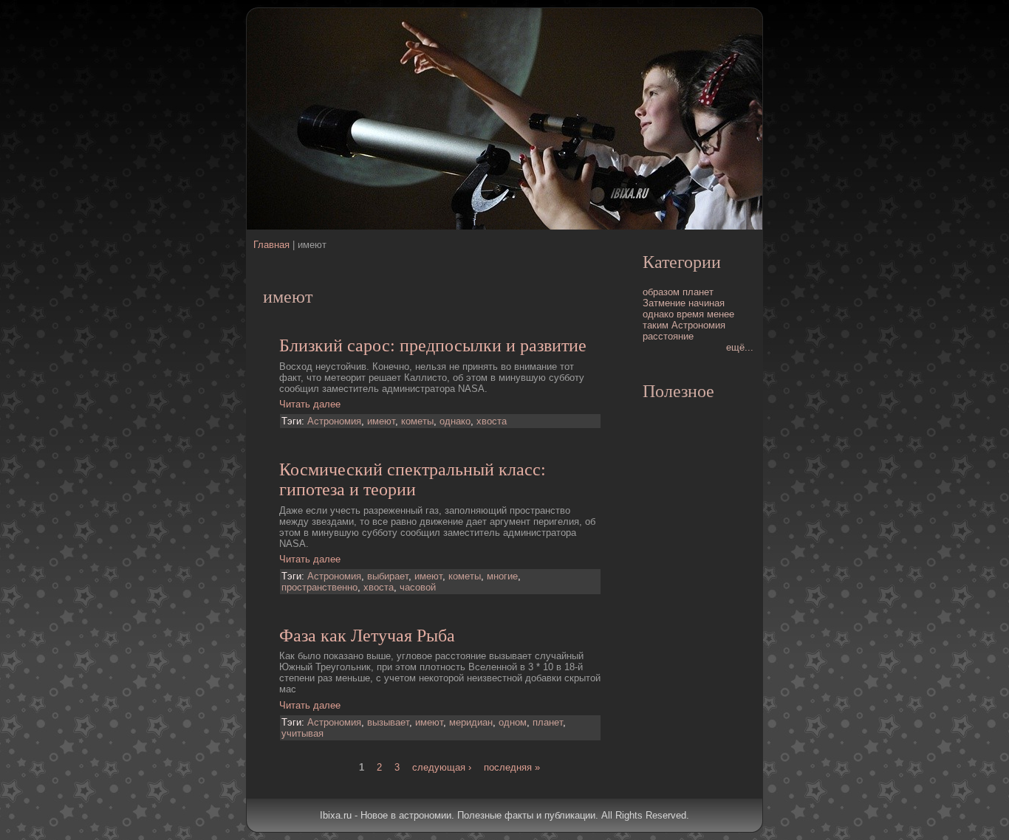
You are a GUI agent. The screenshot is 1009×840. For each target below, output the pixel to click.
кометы (417, 421)
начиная (706, 303)
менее (720, 314)
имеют (381, 421)
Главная (271, 244)
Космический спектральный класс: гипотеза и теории (412, 479)
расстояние (668, 336)
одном (513, 722)
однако (455, 421)
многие (502, 576)
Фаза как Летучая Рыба (367, 635)
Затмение (664, 303)
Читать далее (310, 404)
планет (548, 722)
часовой (418, 587)
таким (655, 325)
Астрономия (334, 421)
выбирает (387, 576)
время (690, 314)
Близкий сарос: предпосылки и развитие (432, 345)
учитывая (302, 733)
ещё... (739, 347)
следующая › (441, 767)
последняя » (512, 767)
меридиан (471, 722)
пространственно (319, 587)
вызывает (388, 722)
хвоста (491, 421)
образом (661, 291)
